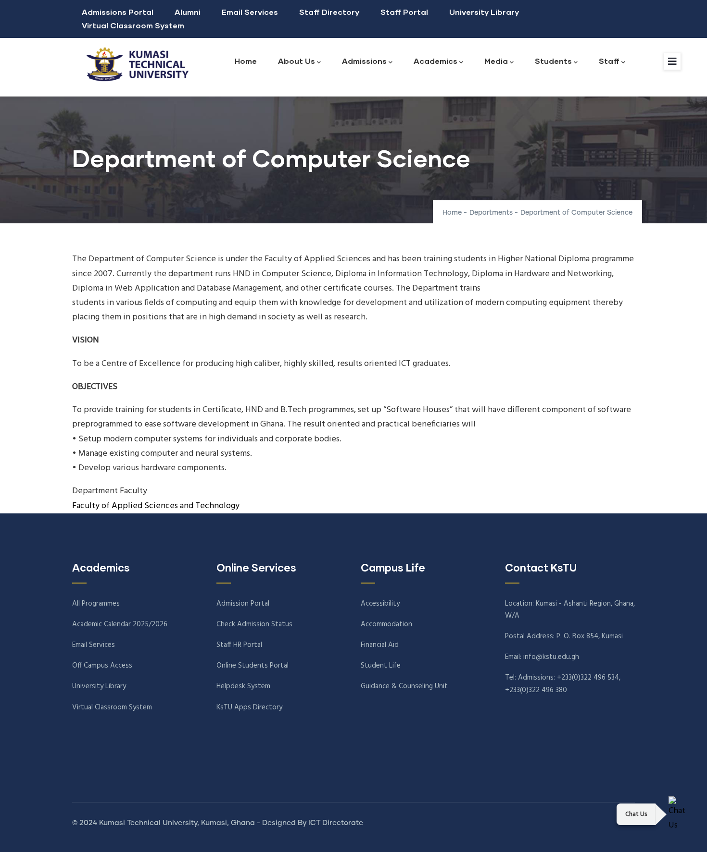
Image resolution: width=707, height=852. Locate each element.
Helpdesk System (243, 686)
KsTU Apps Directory (249, 707)
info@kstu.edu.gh (551, 657)
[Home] (134, 64)
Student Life (381, 665)
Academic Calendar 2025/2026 (119, 624)
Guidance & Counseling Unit (404, 686)
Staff (609, 60)
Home (246, 60)
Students (553, 60)
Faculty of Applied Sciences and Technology (156, 506)
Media (496, 60)
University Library (484, 11)
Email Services (250, 11)
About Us (296, 60)
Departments (491, 212)
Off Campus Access (102, 665)
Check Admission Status (254, 624)
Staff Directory (329, 11)
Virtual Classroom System (133, 25)
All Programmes (96, 603)
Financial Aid (380, 645)
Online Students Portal (252, 665)
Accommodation (386, 624)
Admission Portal (242, 603)
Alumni (188, 11)
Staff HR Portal (239, 645)
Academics (435, 60)
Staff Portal (404, 11)
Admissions (364, 60)
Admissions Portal (117, 11)
